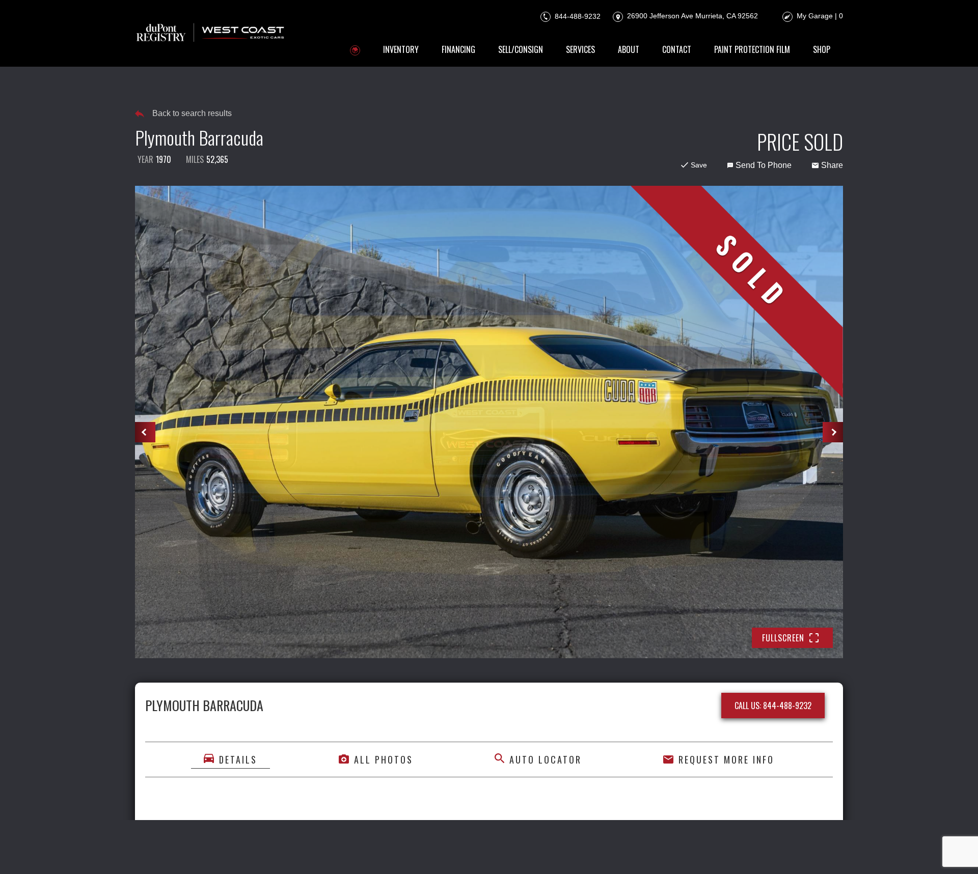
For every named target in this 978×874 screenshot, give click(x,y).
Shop (821, 49)
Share (832, 165)
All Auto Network (808, 852)
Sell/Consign (520, 49)
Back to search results (192, 113)
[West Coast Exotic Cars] (211, 33)
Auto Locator (545, 759)
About (628, 49)
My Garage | (820, 16)
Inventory (401, 49)
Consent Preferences (553, 852)
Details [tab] (238, 759)
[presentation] (145, 432)
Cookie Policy (410, 852)
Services (580, 49)
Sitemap (614, 852)
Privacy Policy (350, 852)
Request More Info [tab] (726, 759)
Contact (676, 49)
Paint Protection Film (752, 49)
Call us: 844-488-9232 (773, 705)
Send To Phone (764, 165)
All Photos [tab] (383, 759)
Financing (458, 49)
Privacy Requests (474, 852)
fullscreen (783, 638)
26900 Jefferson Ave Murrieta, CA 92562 (691, 16)
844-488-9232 (577, 16)
